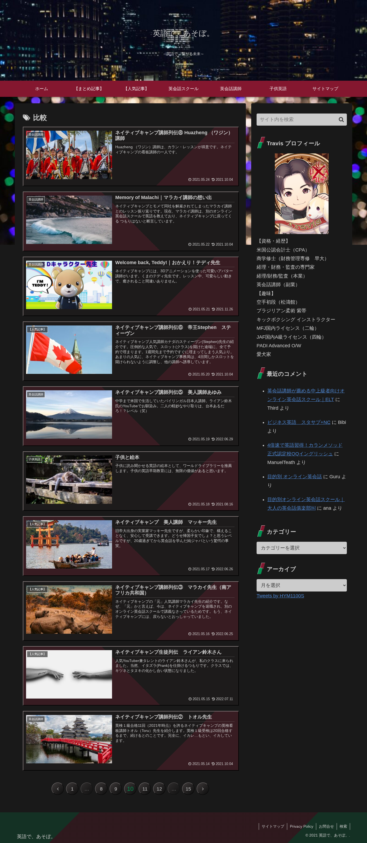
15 (188, 789)
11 (144, 789)
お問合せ (326, 826)
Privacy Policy (301, 826)
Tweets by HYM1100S (280, 595)
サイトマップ (273, 826)
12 (159, 789)
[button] (341, 119)
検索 (343, 826)
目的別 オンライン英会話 (294, 476)
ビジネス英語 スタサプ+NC (298, 422)
